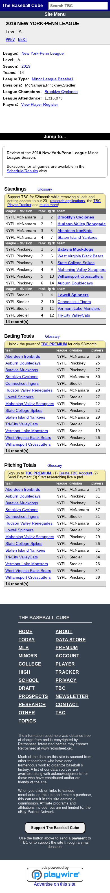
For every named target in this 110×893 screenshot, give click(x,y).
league (61, 350)
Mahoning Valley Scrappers (82, 269)
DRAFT (27, 688)
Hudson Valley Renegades (83, 224)
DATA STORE (71, 639)
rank (42, 211)
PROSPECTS (33, 696)
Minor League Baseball (52, 79)
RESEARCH (32, 704)
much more (48, 205)
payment (79, 838)
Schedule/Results (22, 171)
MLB (24, 647)
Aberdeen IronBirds (75, 230)
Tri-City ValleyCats (74, 315)
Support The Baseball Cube (55, 828)
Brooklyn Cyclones (61, 91)
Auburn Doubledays (75, 283)
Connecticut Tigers (74, 301)
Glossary (45, 189)
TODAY (27, 639)
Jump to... (55, 136)
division (75, 350)
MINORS (28, 655)
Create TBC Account (75, 473)
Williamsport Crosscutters (80, 276)
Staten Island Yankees (77, 237)
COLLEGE (30, 664)
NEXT (22, 39)
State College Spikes (76, 262)
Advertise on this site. (55, 884)
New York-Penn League (42, 53)
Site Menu (55, 14)
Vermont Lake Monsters (79, 308)
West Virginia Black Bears (80, 256)
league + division (18, 211)
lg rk (51, 211)
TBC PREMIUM (54, 344)
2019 (25, 66)
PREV (10, 39)
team (61, 211)
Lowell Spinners (73, 295)
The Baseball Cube (22, 5)
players (97, 350)
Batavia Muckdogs (75, 249)
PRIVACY (66, 680)
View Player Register (39, 104)
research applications (67, 201)
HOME (26, 631)
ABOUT (64, 631)
